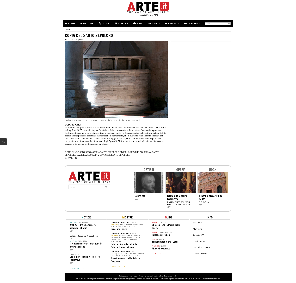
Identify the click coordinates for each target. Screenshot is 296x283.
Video (156, 23)
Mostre (123, 23)
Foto (140, 23)
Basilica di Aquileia (74, 39)
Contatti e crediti (200, 253)
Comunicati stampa (201, 247)
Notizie (88, 23)
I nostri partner (199, 241)
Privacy (141, 276)
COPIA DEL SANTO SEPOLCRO (115, 155)
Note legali (133, 276)
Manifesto (197, 229)
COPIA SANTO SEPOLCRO (78, 152)
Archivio (195, 23)
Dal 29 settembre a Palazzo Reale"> (86, 241)
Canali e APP (198, 235)
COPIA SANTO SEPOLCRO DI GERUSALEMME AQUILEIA (121, 152)
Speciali (173, 23)
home (67, 30)
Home (71, 23)
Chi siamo (197, 223)
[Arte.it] (148, 7)
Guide (106, 23)
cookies (149, 276)
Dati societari (123, 276)
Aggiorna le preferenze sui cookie (165, 276)
